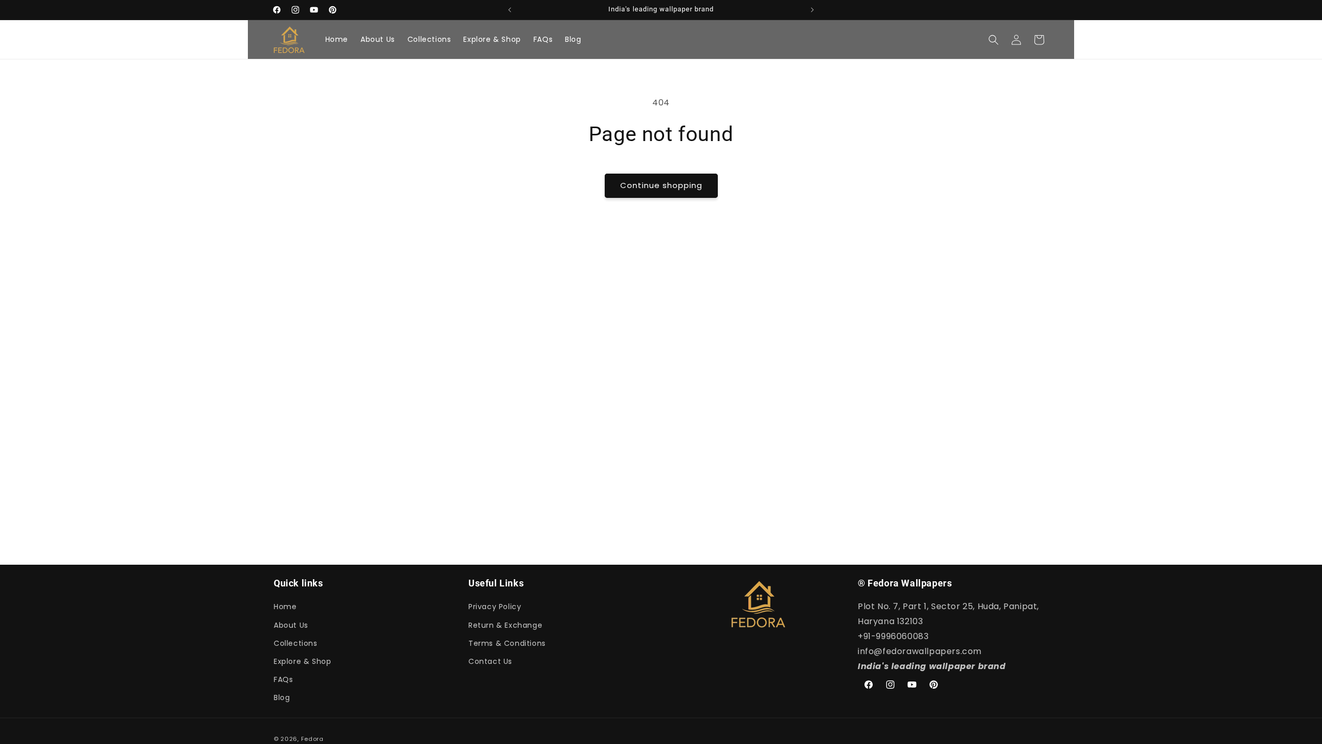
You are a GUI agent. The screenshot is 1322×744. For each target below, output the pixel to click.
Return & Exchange (505, 625)
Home (285, 606)
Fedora (312, 739)
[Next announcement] (812, 10)
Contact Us (490, 661)
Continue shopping (661, 185)
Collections (296, 643)
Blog (282, 697)
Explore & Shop (302, 661)
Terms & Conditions (507, 643)
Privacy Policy (494, 606)
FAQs (283, 679)
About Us (291, 625)
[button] (993, 39)
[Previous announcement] (509, 10)
